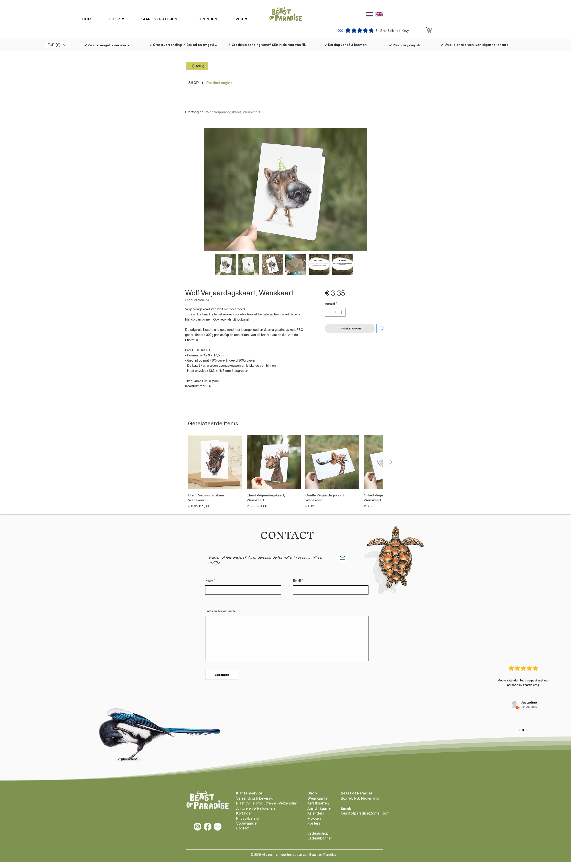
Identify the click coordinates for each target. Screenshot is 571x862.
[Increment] (342, 312)
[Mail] (342, 557)
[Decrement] (329, 312)
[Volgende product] (391, 462)
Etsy (405, 30)
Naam (209, 580)
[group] (285, 472)
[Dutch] (369, 14)
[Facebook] (207, 827)
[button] (117, 19)
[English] (379, 14)
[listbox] (57, 45)
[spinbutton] (335, 312)
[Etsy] (217, 827)
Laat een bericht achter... (222, 611)
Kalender (314, 813)
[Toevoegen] (381, 328)
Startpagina (194, 112)
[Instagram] (197, 827)
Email (297, 580)
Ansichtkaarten (320, 808)
